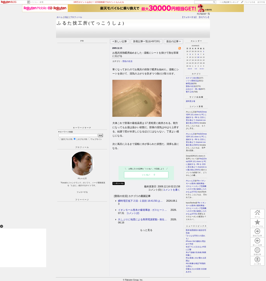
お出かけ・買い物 (193, 89)
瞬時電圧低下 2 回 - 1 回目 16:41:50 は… (140, 201)
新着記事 (257, 254)
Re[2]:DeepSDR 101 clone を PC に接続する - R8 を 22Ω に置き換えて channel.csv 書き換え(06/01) (196, 164)
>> (229, 2)
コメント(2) (132, 213)
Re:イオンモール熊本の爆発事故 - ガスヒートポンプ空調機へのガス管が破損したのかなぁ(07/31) (196, 186)
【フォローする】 (189, 17)
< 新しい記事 (120, 41)
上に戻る (257, 264)
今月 (196, 68)
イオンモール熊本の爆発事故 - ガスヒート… (142, 210)
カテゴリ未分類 (192, 78)
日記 (66, 17)
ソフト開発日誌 (192, 81)
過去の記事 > (173, 41)
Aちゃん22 (190, 134)
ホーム (60, 17)
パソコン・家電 (36, 2)
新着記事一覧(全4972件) (146, 41)
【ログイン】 (204, 17)
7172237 (202, 14)
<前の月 (189, 68)
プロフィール (76, 17)
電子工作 (189, 92)
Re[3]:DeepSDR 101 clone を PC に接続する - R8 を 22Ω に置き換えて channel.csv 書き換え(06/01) (196, 139)
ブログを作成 (249, 2)
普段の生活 (127, 61)
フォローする (257, 226)
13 (198, 57)
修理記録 (189, 83)
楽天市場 (261, 2)
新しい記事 (257, 245)
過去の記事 (257, 236)
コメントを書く (171, 189)
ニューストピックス (196, 226)
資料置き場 (190, 101)
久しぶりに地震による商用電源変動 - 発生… (142, 219)
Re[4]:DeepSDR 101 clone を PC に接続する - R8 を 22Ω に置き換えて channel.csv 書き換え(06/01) (196, 117)
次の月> (202, 68)
